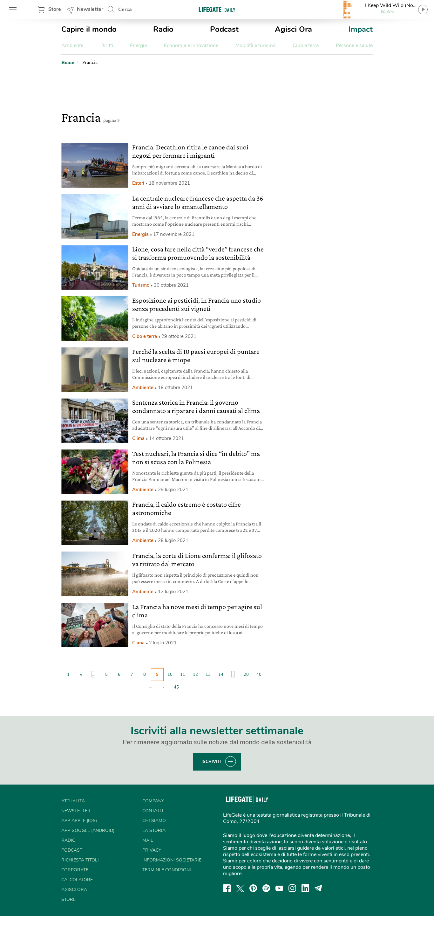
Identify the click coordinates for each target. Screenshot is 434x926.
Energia (138, 45)
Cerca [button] (125, 9)
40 (258, 674)
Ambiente (72, 45)
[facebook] (227, 888)
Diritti (106, 45)
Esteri (138, 183)
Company (153, 801)
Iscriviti (211, 761)
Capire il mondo (89, 29)
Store (54, 9)
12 (195, 674)
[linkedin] (305, 888)
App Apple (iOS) (79, 821)
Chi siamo (154, 821)
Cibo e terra (306, 45)
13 (208, 674)
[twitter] (240, 888)
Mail (147, 840)
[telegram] (318, 888)
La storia (154, 830)
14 (220, 674)
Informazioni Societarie (171, 860)
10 (170, 674)
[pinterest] (253, 888)
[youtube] (279, 888)
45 (176, 687)
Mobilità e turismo (255, 45)
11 (182, 674)
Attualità (73, 801)
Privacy (151, 850)
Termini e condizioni (166, 870)
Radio (163, 29)
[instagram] (292, 888)
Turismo (140, 285)
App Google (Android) (87, 830)
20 (246, 674)
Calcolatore (77, 880)
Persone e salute (354, 45)
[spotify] (266, 888)
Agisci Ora (293, 29)
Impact (361, 29)
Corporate (74, 870)
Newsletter (90, 9)
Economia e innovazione (191, 45)
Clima (138, 438)
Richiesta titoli (80, 860)
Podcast (224, 29)
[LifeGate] (217, 9)
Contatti (152, 811)
